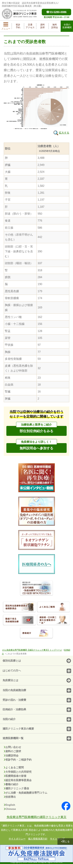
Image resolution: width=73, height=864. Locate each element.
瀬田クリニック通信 (17, 788)
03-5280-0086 (58, 12)
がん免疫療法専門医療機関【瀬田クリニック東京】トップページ (32, 650)
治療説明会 (12, 755)
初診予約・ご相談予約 (18, 759)
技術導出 (10, 796)
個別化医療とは (12, 660)
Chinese (10, 808)
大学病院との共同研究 (18, 771)
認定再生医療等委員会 (18, 780)
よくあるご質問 (14, 767)
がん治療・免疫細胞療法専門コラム (26, 792)
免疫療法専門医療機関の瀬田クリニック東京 (36, 817)
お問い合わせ (13, 747)
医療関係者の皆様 (15, 775)
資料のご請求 (13, 751)
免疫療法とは (10, 680)
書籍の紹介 (12, 784)
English (10, 804)
